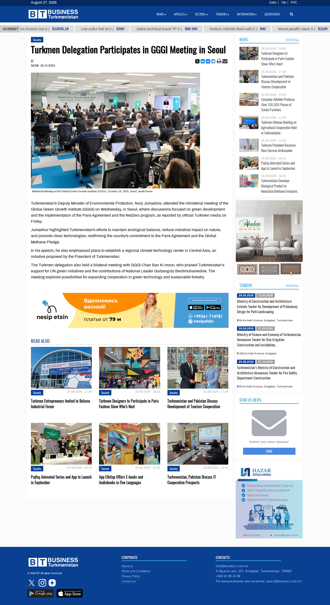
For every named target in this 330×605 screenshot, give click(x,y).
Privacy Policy (131, 576)
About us (127, 566)
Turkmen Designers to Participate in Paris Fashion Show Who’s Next (129, 403)
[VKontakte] (208, 61)
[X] (197, 61)
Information (245, 14)
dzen (51, 583)
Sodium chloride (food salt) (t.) (212, 29)
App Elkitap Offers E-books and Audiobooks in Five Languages (121, 479)
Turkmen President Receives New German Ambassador (278, 148)
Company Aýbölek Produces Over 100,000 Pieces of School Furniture (278, 104)
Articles (179, 14)
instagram (42, 583)
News (243, 39)
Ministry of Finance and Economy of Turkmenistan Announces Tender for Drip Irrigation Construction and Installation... (269, 339)
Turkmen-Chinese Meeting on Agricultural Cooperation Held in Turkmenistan (279, 127)
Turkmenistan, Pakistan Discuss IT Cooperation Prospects (191, 479)
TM (283, 2)
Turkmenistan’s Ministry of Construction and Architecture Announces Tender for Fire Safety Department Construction (267, 372)
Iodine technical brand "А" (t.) (141, 29)
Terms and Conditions (136, 571)
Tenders (245, 285)
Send (269, 451)
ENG (272, 2)
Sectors (200, 14)
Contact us (129, 581)
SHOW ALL (292, 39)
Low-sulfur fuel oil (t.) (77, 29)
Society (37, 40)
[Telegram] (213, 61)
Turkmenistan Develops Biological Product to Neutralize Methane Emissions (279, 186)
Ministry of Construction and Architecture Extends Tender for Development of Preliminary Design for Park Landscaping (267, 306)
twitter (32, 583)
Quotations (272, 14)
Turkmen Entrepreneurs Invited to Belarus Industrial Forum (60, 403)
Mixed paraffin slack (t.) (277, 29)
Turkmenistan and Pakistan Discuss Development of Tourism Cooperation (193, 403)
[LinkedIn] (203, 61)
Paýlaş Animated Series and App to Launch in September (61, 479)
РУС (294, 2)
